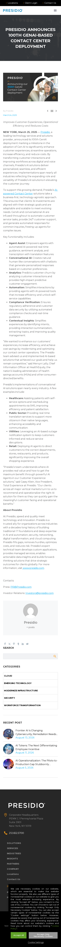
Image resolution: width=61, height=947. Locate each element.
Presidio (30, 622)
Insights (12, 858)
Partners (13, 863)
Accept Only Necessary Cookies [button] (43, 935)
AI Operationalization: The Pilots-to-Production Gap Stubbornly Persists (36, 762)
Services (12, 848)
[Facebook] (5, 644)
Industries (14, 853)
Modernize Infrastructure (21, 690)
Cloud (8, 676)
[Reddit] (27, 644)
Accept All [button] (18, 935)
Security (9, 698)
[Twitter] (9, 644)
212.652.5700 (16, 833)
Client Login (31, 3)
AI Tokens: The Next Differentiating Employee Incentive (36, 747)
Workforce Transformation (22, 705)
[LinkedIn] (23, 644)
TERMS (7, 926)
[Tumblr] (18, 644)
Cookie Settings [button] (36, 942)
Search (55, 656)
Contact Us (50, 3)
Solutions (14, 843)
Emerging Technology (18, 683)
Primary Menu (55, 10)
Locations (13, 3)
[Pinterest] (14, 644)
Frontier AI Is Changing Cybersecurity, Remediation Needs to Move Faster (36, 732)
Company (13, 869)
